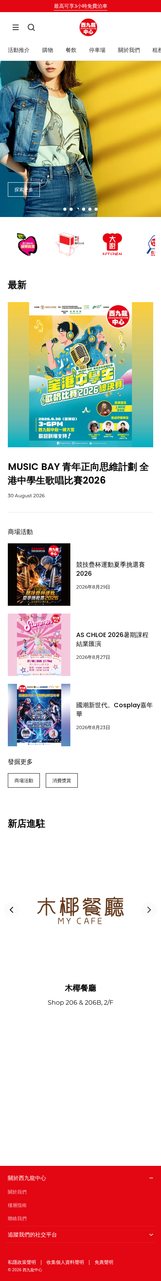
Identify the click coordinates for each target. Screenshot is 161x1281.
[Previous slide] (12, 910)
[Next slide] (149, 910)
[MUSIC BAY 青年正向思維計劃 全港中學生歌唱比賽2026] (80, 374)
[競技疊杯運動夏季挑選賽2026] (39, 574)
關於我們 (17, 1191)
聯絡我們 (17, 1218)
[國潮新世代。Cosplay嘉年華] (39, 715)
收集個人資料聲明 (65, 1262)
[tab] (64, 209)
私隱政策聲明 (22, 1262)
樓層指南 (17, 1205)
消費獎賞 (61, 780)
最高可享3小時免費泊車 (80, 5)
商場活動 (23, 780)
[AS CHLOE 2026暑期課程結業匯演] (39, 645)
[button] (15, 27)
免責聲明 (104, 1262)
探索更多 (23, 189)
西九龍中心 (32, 1269)
